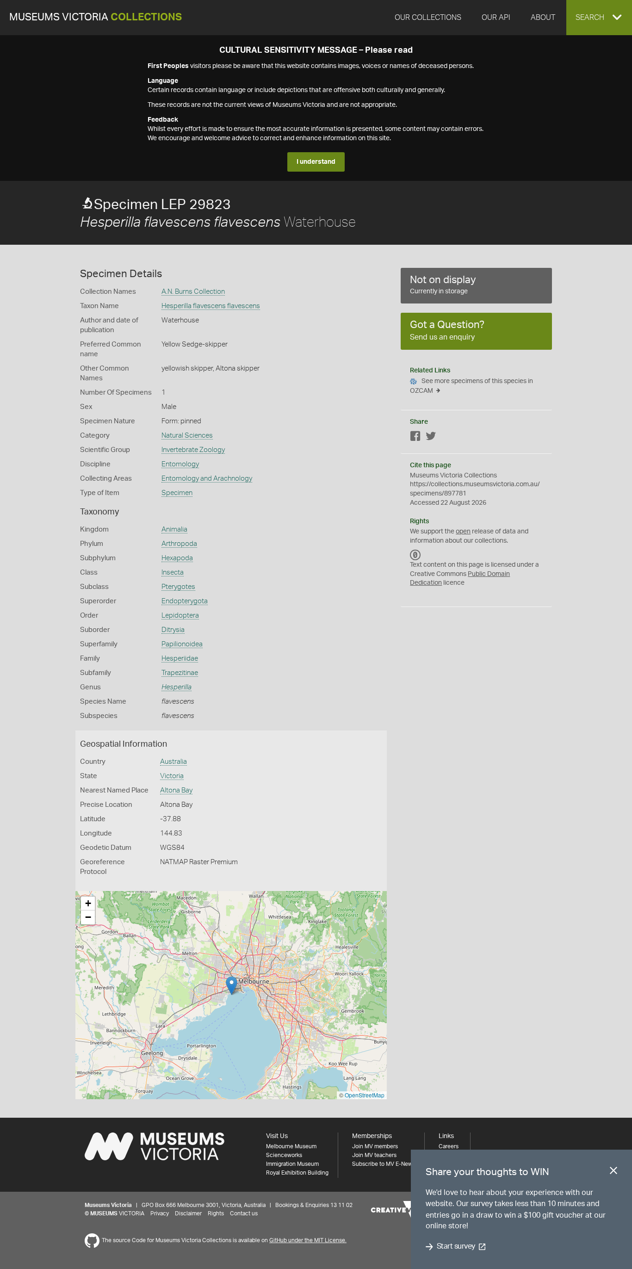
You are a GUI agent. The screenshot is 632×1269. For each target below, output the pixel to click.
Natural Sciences (187, 435)
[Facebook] (415, 438)
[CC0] (415, 554)
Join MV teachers (374, 1155)
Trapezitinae (179, 672)
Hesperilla (176, 687)
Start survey (456, 1246)
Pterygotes (178, 586)
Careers (449, 1146)
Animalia (174, 529)
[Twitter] (430, 438)
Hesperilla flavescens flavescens (210, 306)
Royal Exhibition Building (297, 1173)
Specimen (176, 492)
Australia (173, 761)
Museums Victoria (95, 17)
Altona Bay (176, 790)
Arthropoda (179, 543)
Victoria (172, 776)
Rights (216, 1213)
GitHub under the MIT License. (308, 1240)
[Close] (613, 1172)
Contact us (244, 1213)
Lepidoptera (180, 615)
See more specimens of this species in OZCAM (471, 386)
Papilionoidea (182, 644)
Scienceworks (284, 1155)
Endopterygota (184, 601)
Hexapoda (177, 558)
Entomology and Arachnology (206, 478)
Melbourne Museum (291, 1146)
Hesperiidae (179, 658)
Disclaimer (188, 1213)
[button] (599, 17)
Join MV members (375, 1146)
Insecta (172, 572)
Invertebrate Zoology (193, 449)
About (543, 17)
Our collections (428, 17)
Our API (496, 17)
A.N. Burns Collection (193, 291)
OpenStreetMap (364, 1095)
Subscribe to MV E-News (383, 1164)
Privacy (159, 1213)
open (463, 531)
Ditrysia (173, 629)
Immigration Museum (292, 1164)
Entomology (180, 464)
